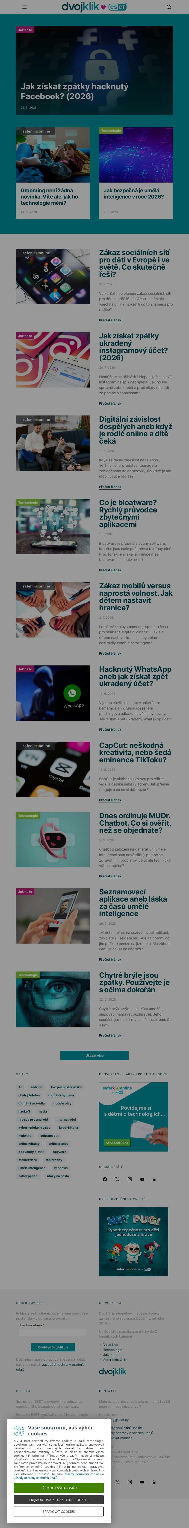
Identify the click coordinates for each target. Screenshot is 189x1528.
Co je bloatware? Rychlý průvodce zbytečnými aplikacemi (128, 513)
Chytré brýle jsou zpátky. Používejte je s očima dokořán (134, 982)
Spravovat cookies (117, 1438)
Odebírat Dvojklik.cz (53, 1347)
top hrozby (54, 1160)
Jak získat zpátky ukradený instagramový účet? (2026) (133, 346)
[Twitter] (117, 1179)
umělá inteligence (31, 1168)
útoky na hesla (58, 1176)
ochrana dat (49, 1135)
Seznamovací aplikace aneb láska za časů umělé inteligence (133, 902)
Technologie (111, 130)
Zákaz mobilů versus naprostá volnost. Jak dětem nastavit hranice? (136, 596)
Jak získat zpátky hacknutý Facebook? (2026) (74, 91)
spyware (59, 1152)
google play (62, 1103)
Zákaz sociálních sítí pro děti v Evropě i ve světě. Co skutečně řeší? (134, 263)
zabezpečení (28, 1176)
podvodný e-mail (31, 1152)
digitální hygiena (61, 1095)
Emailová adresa (31, 1325)
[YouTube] (142, 1179)
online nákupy (29, 1144)
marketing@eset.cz (114, 1420)
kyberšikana (68, 1127)
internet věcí (66, 1119)
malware (25, 1135)
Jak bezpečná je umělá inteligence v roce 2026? (134, 193)
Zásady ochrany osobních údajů (128, 1433)
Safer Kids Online (35, 131)
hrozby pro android (33, 1119)
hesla (43, 1111)
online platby (58, 1144)
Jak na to (25, 30)
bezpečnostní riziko (66, 1087)
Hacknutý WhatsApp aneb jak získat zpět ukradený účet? (135, 676)
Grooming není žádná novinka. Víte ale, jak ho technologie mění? (49, 196)
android (36, 1087)
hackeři (24, 1111)
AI (20, 1087)
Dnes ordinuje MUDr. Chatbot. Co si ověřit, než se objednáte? (135, 823)
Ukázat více (94, 1055)
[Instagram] (130, 1179)
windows (61, 1168)
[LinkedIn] (155, 1179)
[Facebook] (105, 1179)
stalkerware (27, 1160)
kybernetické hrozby (34, 1127)
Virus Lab (110, 1345)
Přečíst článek (110, 320)
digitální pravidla (31, 1103)
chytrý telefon (29, 1095)
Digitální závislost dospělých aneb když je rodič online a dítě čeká (135, 430)
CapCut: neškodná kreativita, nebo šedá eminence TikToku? (135, 752)
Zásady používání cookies (123, 1428)
